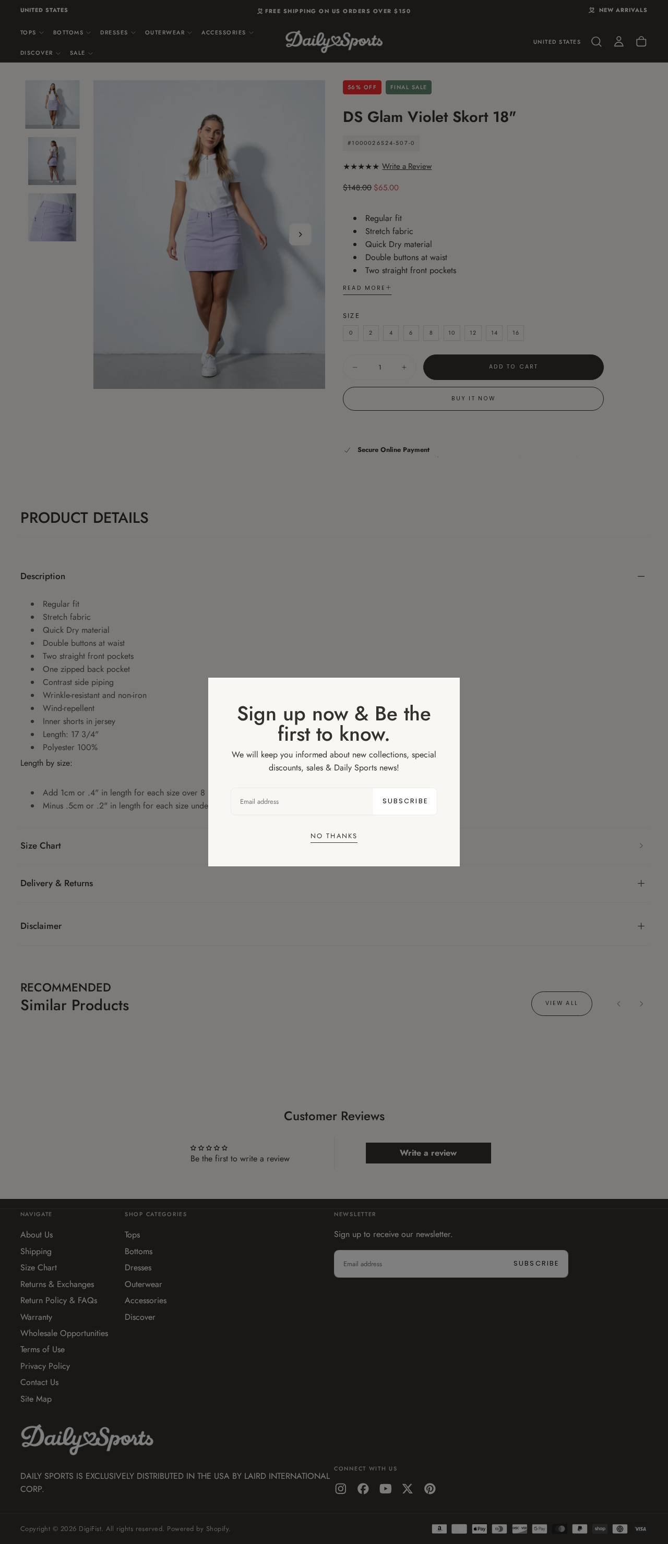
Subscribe (405, 800)
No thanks (334, 836)
